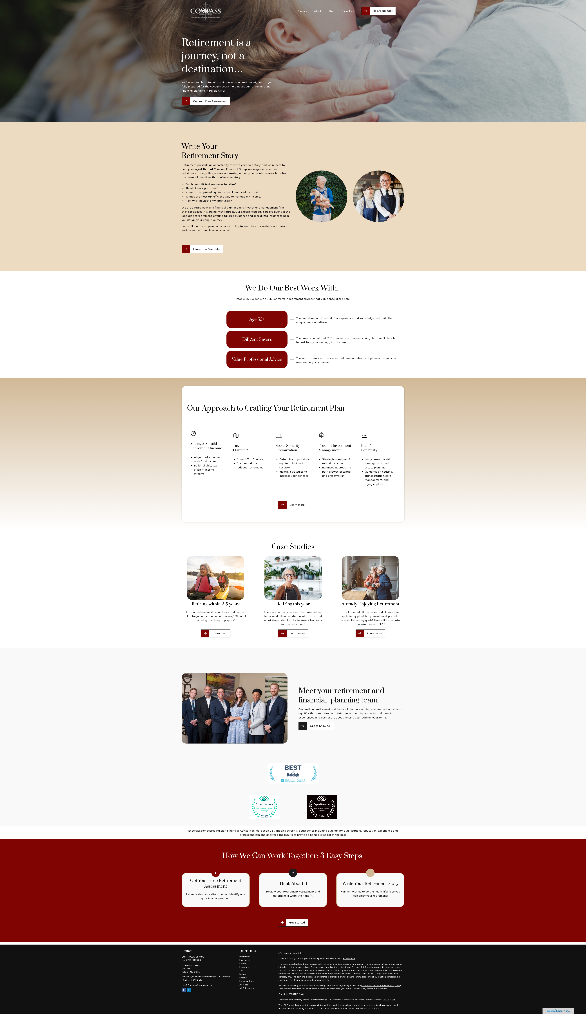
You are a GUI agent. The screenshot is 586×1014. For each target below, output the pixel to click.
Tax (241, 970)
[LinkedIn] (189, 990)
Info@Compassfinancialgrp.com (197, 985)
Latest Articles (246, 981)
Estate (242, 963)
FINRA (386, 999)
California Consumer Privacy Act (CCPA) (381, 985)
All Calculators (246, 988)
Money (242, 974)
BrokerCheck (349, 958)
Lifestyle (243, 977)
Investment (244, 960)
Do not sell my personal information (369, 988)
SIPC (394, 999)
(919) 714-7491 (196, 956)
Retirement (244, 956)
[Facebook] (184, 990)
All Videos (244, 984)
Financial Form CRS (292, 953)
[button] (302, 11)
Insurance (244, 967)
